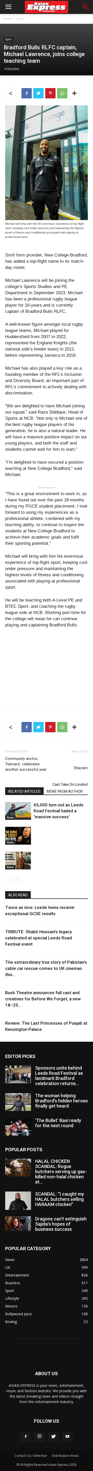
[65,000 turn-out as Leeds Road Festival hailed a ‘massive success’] (18, 811)
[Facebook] (25, 1436)
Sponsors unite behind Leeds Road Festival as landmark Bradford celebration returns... (59, 1075)
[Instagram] (39, 1436)
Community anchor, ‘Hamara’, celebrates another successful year (26, 764)
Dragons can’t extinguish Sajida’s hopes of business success (61, 1224)
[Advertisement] (46, 667)
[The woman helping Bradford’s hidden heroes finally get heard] (18, 1102)
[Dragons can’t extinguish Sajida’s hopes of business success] (18, 1223)
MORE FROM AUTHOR (65, 791)
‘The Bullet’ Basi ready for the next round (58, 1123)
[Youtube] (67, 1436)
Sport (21, 19)
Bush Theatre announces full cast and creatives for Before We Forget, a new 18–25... (43, 999)
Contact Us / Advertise (30, 1455)
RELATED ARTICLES (24, 791)
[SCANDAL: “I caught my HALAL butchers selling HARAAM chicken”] (18, 1201)
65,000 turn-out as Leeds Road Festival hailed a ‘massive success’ (58, 810)
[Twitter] (53, 1436)
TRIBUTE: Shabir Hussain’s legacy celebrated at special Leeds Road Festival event (38, 938)
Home (7, 19)
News (10, 817)
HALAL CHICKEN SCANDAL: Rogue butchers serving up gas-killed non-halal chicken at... (61, 1171)
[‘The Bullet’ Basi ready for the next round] (18, 1127)
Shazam (81, 768)
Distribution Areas (65, 1455)
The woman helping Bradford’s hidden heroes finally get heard (61, 1101)
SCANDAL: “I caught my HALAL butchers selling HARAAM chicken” (59, 1199)
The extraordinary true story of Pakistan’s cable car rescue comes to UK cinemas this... (46, 968)
